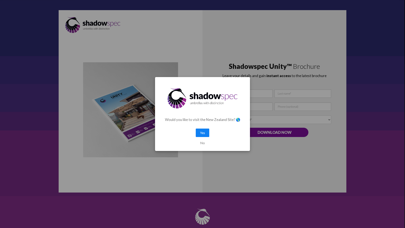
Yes (202, 133)
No (202, 143)
